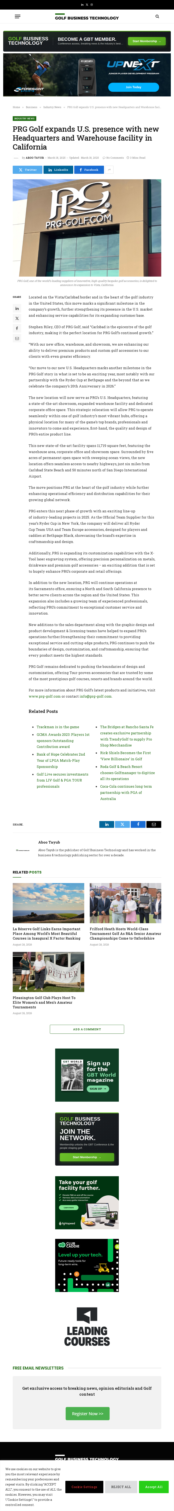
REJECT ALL (121, 1487)
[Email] (17, 338)
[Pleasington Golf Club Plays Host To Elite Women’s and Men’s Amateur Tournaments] (48, 972)
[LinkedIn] (17, 308)
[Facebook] (17, 328)
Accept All (154, 1487)
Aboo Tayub (35, 157)
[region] (87, 1485)
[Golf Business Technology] (87, 16)
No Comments (115, 157)
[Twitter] (17, 318)
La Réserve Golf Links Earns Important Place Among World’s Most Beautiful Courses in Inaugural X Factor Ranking (46, 933)
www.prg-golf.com (45, 696)
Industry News (24, 118)
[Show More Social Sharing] (109, 170)
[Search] (157, 16)
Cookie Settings (84, 1487)
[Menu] (17, 16)
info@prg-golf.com (96, 696)
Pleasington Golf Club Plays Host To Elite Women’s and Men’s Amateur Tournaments (44, 1002)
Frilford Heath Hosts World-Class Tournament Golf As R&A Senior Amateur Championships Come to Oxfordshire (125, 933)
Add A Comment (87, 1029)
